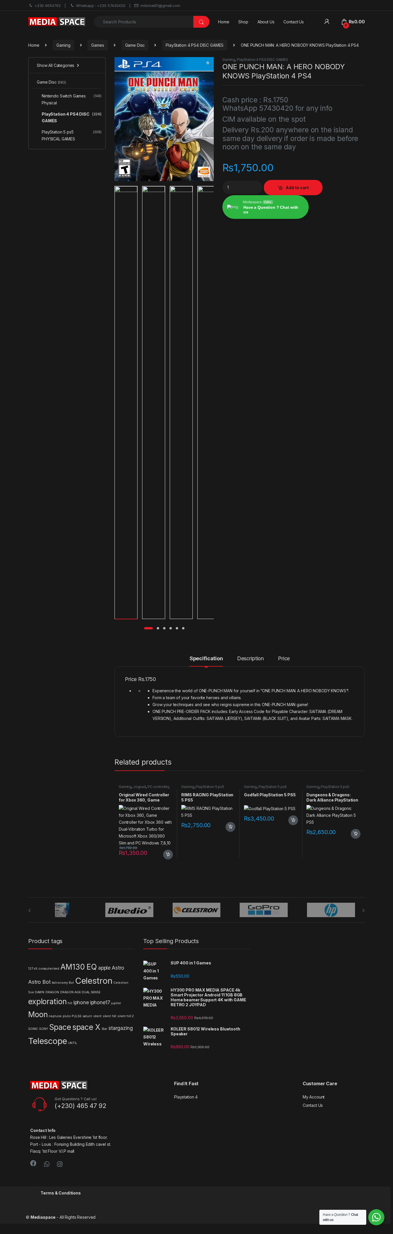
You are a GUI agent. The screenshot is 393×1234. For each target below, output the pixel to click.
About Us (265, 21)
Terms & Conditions (61, 1192)
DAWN (39, 992)
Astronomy (60, 983)
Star (104, 1029)
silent (97, 1016)
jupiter (116, 1003)
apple (104, 968)
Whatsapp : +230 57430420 (100, 5)
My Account (314, 1096)
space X (86, 1027)
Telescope (47, 1041)
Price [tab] (284, 658)
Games (97, 45)
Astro (118, 968)
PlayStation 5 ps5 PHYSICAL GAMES (202, 789)
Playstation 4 (186, 1096)
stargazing (120, 1028)
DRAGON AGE (70, 992)
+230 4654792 (48, 5)
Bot (71, 983)
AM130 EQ (78, 966)
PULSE (76, 1016)
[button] (208, 63)
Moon (37, 1014)
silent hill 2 (125, 1016)
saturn (87, 1016)
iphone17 (100, 1002)
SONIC (33, 1029)
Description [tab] (250, 658)
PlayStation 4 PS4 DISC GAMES (195, 45)
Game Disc (135, 45)
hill (70, 1003)
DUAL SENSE (91, 992)
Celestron (93, 981)
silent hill (109, 1016)
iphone (81, 1002)
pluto (66, 1016)
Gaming (63, 45)
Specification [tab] (206, 658)
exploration (47, 1001)
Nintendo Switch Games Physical (72, 99)
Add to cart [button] (168, 854)
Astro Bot (39, 982)
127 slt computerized (43, 968)
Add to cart (297, 187)
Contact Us (293, 21)
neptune (55, 1016)
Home (223, 21)
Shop (243, 21)
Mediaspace (43, 1217)
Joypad (139, 787)
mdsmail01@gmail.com (160, 5)
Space (60, 1027)
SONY (43, 1029)
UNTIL (72, 1043)
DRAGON (52, 992)
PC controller (158, 787)
